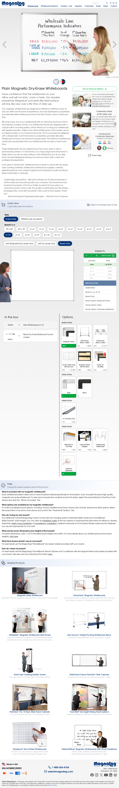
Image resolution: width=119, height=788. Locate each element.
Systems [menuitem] (49, 6)
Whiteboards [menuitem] (33, 6)
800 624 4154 (97, 104)
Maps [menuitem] (105, 6)
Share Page (96, 155)
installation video (49, 520)
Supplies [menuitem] (78, 6)
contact (95, 101)
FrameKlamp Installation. (46, 523)
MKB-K (10, 339)
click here (14, 536)
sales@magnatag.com (101, 106)
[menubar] (72, 6)
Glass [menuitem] (98, 6)
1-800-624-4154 (60, 767)
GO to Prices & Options (93, 89)
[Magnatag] (105, 764)
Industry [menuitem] (66, 6)
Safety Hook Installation (22, 523)
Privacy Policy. (52, 785)
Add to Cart (106, 255)
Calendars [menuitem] (89, 6)
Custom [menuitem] (114, 6)
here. (50, 554)
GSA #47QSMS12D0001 (12, 768)
